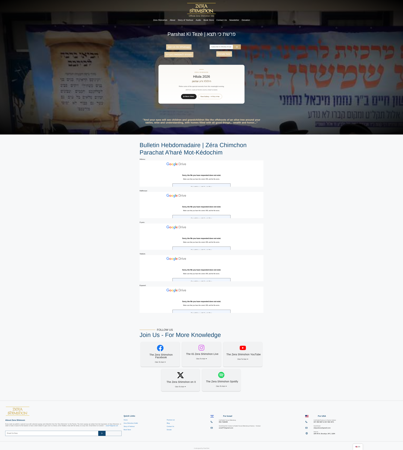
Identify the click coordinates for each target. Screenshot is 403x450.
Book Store (208, 20)
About (172, 20)
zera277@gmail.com (112, 425)
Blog (168, 423)
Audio (198, 20)
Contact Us (221, 20)
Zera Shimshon (160, 20)
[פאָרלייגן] (237, 46)
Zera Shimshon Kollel (131, 423)
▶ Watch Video (189, 96)
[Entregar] (102, 433)
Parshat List (171, 420)
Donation (246, 20)
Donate (169, 429)
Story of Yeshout (185, 20)
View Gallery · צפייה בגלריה (209, 96)
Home (126, 420)
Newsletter (234, 20)
